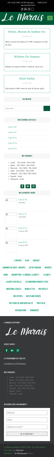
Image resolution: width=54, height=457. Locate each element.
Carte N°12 (12, 149)
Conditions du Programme (15, 363)
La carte (46, 274)
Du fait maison (35, 267)
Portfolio (41, 303)
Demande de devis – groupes (14, 267)
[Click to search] (47, 108)
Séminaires (34, 310)
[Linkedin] (25, 9)
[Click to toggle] (50, 18)
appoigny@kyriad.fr (28, 5)
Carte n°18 (12, 127)
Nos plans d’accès (33, 296)
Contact (36, 260)
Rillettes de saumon (27, 56)
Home (6, 274)
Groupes (48, 267)
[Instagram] (29, 9)
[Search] (32, 9)
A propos (17, 260)
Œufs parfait (27, 78)
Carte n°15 (12, 132)
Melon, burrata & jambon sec (27, 31)
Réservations (20, 310)
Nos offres (18, 296)
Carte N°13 (12, 143)
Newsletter (30, 289)
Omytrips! (20, 450)
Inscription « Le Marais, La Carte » (26, 274)
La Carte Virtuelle (14, 281)
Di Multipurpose (20, 453)
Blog (27, 260)
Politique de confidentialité (21, 303)
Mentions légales (13, 289)
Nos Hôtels (43, 289)
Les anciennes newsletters (36, 281)
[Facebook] (22, 9)
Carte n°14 (12, 138)
